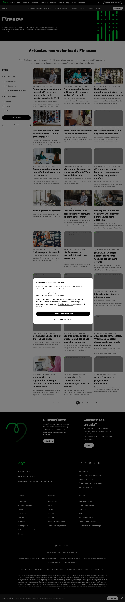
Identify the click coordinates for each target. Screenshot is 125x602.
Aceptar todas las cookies (63, 314)
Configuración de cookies (62, 319)
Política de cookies (65, 304)
